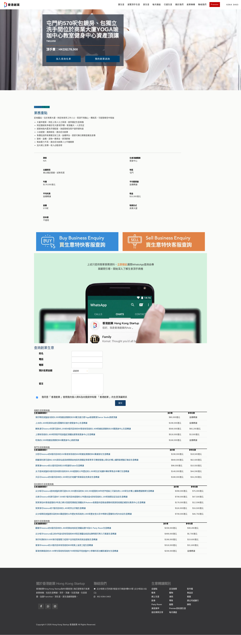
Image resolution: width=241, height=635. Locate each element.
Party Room (156, 604)
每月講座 (156, 4)
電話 (41, 359)
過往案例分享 (157, 612)
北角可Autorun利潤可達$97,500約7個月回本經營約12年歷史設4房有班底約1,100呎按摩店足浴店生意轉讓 (81, 497)
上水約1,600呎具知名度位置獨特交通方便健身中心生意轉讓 (61, 423)
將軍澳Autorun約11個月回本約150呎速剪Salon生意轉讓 (59, 465)
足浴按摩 (173, 589)
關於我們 (179, 4)
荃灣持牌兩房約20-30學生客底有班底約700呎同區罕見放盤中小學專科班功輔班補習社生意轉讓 (76, 551)
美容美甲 (155, 608)
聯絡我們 (202, 4)
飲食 (153, 600)
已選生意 (168, 4)
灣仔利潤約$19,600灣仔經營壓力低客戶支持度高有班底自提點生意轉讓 (66, 539)
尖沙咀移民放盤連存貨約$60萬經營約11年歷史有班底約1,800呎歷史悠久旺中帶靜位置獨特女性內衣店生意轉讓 (83, 514)
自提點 (154, 589)
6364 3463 (232, 4)
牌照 (189, 604)
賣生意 (121, 4)
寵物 (171, 593)
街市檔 (190, 589)
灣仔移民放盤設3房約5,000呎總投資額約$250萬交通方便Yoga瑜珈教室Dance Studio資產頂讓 (76, 417)
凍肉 (171, 596)
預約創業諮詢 (102, 59)
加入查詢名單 (63, 59)
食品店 (190, 593)
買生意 (146, 4)
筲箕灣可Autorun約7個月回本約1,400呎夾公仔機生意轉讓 (60, 508)
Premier (215, 4)
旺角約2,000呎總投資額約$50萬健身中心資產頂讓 (57, 440)
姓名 (41, 353)
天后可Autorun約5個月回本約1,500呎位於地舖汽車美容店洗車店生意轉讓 (67, 477)
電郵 (41, 365)
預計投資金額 (45, 370)
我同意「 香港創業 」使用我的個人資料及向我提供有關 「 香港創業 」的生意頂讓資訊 (84, 397)
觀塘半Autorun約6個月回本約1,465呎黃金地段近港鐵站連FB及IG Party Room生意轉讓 (73, 528)
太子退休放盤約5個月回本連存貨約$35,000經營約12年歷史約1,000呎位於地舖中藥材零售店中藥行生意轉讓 (82, 471)
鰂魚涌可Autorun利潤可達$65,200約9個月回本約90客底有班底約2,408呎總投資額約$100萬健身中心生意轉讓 (83, 429)
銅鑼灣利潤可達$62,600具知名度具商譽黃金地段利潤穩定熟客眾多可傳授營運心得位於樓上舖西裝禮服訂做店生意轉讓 (86, 460)
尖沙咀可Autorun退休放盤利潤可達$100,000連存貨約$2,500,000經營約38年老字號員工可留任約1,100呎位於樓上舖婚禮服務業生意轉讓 (94, 491)
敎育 (153, 593)
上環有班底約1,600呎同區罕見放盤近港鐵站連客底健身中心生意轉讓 (65, 434)
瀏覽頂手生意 (133, 4)
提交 (120, 403)
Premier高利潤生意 (177, 608)
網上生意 (155, 596)
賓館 (189, 596)
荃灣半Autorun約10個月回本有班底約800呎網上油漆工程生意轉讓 (64, 545)
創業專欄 (191, 4)
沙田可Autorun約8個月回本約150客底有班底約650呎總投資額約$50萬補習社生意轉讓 (72, 454)
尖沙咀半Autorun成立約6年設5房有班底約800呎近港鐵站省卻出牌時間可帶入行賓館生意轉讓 (75, 534)
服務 (171, 604)
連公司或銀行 (193, 600)
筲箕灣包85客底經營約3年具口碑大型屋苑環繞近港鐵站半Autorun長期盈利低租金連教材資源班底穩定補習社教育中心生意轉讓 (90, 502)
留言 (41, 383)
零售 (171, 600)
